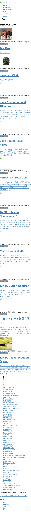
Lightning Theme (5, 496)
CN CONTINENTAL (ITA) (10, 404)
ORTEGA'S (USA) (8, 448)
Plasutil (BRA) (7, 452)
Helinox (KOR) (7, 416)
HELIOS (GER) (7, 418)
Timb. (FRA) (6, 478)
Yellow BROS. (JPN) (9, 484)
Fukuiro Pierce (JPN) (9, 412)
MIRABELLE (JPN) (9, 442)
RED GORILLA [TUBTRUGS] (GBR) (14, 457)
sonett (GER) (7, 472)
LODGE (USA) (7, 431)
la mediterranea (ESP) (9, 427)
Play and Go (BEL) (8, 453)
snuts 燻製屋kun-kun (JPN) (11, 470)
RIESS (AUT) (7, 459)
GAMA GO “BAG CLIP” (14, 177)
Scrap (5, 468)
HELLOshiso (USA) (9, 420)
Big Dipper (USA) (8, 399)
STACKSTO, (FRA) (8, 476)
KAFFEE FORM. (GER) (10, 425)
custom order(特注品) (9, 406)
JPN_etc (5, 423)
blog (4, 508)
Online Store (7, 506)
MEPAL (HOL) (7, 437)
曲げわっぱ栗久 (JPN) (9, 487)
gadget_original (7, 414)
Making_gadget (7, 433)
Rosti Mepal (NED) (8, 465)
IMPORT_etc (4, 44)
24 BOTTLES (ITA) (8, 388)
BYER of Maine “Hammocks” (9, 214)
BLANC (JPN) (7, 401)
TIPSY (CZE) (7, 480)
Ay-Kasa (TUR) (7, 391)
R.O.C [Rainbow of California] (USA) (14, 455)
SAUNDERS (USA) (9, 467)
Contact (5, 510)
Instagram (6, 504)
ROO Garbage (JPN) (9, 463)
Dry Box (5, 48)
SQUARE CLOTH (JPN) (10, 474)
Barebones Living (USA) (10, 395)
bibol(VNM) (3, 314)
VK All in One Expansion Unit (18, 496)
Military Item (6, 440)
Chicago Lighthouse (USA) (11, 403)
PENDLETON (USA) (9, 450)
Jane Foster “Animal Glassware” (13, 104)
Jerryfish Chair (9, 75)
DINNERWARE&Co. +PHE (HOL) (13, 408)
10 (4, 383)
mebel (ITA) (6, 435)
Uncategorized (7, 482)
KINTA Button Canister (14, 286)
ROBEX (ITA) (7, 461)
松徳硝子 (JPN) (7, 489)
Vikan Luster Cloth (12, 251)
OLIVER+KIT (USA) (9, 446)
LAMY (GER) (7, 429)
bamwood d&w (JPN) (9, 393)
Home (5, 502)
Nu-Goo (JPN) (7, 444)
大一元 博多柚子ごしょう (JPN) (12, 485)
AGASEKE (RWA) (8, 389)
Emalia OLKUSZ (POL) (10, 410)
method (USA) (7, 438)
